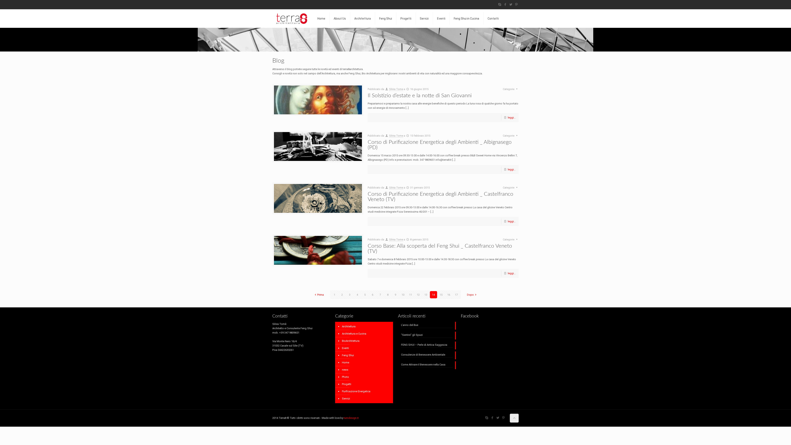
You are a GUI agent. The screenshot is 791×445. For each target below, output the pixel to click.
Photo (345, 376)
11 (410, 294)
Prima (320, 294)
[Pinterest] (516, 4)
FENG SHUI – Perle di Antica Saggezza (424, 344)
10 (402, 294)
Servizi (346, 398)
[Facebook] (505, 4)
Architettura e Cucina (354, 333)
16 (448, 294)
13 (425, 294)
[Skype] (500, 4)
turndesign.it (351, 417)
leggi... (512, 117)
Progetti (346, 384)
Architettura (349, 326)
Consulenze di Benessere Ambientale (423, 354)
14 (433, 294)
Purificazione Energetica (356, 391)
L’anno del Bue (409, 325)
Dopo (470, 294)
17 (456, 294)
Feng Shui (348, 355)
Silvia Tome (396, 89)
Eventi (345, 348)
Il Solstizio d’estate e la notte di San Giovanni (420, 95)
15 (441, 294)
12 (418, 294)
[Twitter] (511, 4)
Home (345, 362)
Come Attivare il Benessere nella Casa (423, 364)
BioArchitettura (350, 340)
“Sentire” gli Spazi (412, 334)
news (345, 369)
